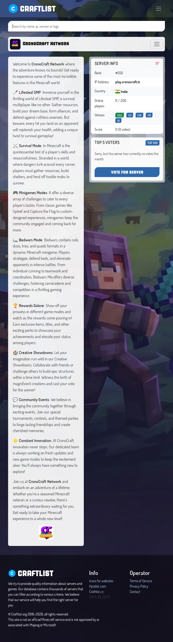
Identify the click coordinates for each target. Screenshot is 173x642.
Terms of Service (141, 580)
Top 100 (152, 143)
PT (108, 597)
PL (95, 597)
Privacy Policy (139, 586)
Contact (135, 591)
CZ (104, 597)
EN (91, 597)
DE (100, 597)
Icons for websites (101, 580)
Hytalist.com (97, 586)
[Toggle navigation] (158, 8)
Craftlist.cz (96, 591)
